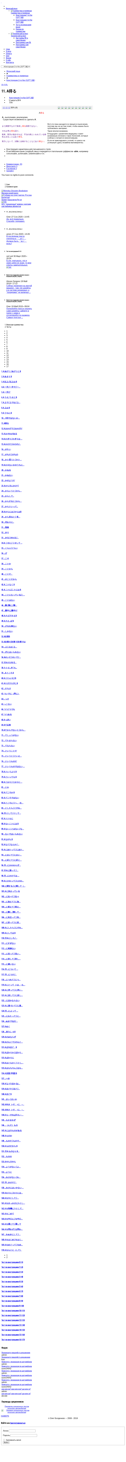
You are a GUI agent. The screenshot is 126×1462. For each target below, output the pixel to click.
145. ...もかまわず (8, 1120)
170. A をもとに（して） (11, 1250)
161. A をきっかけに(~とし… (13, 1203)
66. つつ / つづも (8, 709)
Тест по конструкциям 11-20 (12, 1267)
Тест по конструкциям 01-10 (12, 1262)
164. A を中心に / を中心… (12, 1219)
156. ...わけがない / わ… (11, 1177)
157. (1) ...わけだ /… (9, 1182)
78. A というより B (9, 771)
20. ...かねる (6, 470)
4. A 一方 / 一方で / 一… (10, 387)
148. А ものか (6, 1136)
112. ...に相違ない (8, 948)
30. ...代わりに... (7, 522)
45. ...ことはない (8, 600)
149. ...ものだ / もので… (11, 1141)
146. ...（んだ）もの (9, 1125)
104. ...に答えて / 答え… (11, 907)
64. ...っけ (5, 699)
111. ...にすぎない (8, 943)
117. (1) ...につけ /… (9, 974)
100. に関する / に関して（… (13, 886)
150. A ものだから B (9, 1146)
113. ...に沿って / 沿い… (11, 954)
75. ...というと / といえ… (11, 756)
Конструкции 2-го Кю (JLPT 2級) (20, 80)
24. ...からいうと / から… (11, 491)
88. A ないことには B (10, 824)
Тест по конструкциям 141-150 (13, 1330)
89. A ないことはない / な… (12, 829)
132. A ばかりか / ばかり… (12, 1052)
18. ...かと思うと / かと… (11, 460)
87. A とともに (7, 818)
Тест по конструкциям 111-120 (13, 1315)
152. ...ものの (6, 1156)
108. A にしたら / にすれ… (12, 927)
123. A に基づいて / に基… (12, 1005)
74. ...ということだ (9, 751)
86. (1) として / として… (11, 813)
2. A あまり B (6, 376)
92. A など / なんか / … (10, 844)
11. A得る (5, 423)
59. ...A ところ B (7, 673)
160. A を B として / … (10, 1198)
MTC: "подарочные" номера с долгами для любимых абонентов (16, 205)
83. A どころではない (10, 798)
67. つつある (6, 714)
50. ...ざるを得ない (9, 626)
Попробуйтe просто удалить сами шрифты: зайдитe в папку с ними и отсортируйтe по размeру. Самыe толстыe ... (19, 313)
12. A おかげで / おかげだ (11, 428)
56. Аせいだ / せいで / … (11, 657)
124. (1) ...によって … (9, 1011)
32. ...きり (5, 532)
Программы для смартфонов (22, 46)
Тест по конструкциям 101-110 (13, 1310)
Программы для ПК (23, 42)
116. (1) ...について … (9, 969)
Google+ (10, 171)
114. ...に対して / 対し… (11, 959)
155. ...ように (6, 1172)
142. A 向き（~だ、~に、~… (12, 1104)
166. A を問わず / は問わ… (12, 1229)
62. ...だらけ (6, 688)
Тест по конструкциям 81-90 (12, 1301)
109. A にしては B (8, 933)
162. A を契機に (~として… (12, 1208)
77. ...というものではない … (13, 766)
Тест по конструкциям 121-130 (13, 1320)
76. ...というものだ (9, 761)
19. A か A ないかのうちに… (12, 465)
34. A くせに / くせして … (11, 543)
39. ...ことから (7, 569)
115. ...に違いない (8, 964)
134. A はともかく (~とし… (12, 1063)
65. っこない (6, 704)
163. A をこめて (7, 1214)
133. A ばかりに (7, 1058)
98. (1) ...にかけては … (10, 876)
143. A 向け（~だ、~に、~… (12, 1110)
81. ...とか (5, 787)
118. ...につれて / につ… (11, 980)
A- (7, 85)
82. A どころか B (8, 792)
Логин (5, 1431)
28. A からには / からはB (11, 512)
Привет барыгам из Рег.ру (11, 200)
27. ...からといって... (9, 506)
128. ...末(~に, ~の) (8, 1032)
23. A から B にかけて (10, 486)
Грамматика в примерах (20, 13)
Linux (8, 49)
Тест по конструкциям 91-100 (12, 1306)
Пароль (6, 1435)
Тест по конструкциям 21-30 (12, 1272)
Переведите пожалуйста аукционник (15, 1353)
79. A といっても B (9, 777)
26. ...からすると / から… (11, 501)
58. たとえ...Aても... (9, 668)
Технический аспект (18, 36)
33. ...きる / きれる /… (10, 538)
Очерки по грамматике (20, 30)
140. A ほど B (6, 1094)
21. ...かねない (7, 475)
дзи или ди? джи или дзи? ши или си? (16, 1389)
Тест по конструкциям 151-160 (13, 1335)
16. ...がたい (6, 449)
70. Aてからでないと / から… (13, 730)
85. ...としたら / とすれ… (11, 808)
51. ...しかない (7, 631)
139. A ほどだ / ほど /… (10, 1089)
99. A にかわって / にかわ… (12, 881)
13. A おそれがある (9, 434)
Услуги (8, 51)
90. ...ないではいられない (12, 834)
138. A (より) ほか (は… (10, 1083)
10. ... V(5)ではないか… (10, 418)
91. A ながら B (7, 839)
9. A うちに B (6, 413)
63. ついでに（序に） (10, 693)
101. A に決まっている (10, 891)
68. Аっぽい (6, 720)
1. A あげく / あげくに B (11, 371)
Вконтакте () (11, 166)
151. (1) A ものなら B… (10, 1151)
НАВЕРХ (5, 1416)
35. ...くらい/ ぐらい (9, 548)
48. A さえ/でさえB (9, 615)
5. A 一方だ (5, 392)
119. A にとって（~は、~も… (13, 985)
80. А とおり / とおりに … (11, 782)
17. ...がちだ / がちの (9, 454)
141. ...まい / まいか (9, 1099)
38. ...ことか (6, 564)
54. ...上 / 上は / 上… (9, 647)
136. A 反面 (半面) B (9, 1073)
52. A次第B (5, 636)
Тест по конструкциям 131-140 (13, 1325)
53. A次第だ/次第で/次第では (13, 642)
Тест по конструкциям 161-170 (13, 1339)
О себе (8, 60)
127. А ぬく (5, 1026)
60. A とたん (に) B (8, 678)
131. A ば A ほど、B (9, 1047)
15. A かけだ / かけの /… (11, 444)
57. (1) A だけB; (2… (8, 662)
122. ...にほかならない (10, 1000)
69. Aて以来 (6, 725)
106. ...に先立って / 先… (11, 917)
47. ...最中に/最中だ (9, 610)
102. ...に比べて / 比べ (10, 896)
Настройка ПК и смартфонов (22, 39)
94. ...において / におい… (11, 855)
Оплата (9, 53)
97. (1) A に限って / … (9, 870)
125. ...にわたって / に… (11, 1016)
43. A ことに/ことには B (11, 590)
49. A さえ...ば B (7, 621)
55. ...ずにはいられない (11, 652)
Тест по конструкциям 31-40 (12, 1277)
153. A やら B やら (8, 1161)
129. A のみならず (8, 1037)
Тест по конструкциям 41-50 (12, 1281)
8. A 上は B (5, 408)
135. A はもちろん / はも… (12, 1068)
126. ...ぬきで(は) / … (9, 1021)
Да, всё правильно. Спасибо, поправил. (15, 220)
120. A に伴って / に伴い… (12, 990)
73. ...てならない (8, 746)
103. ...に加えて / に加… (11, 902)
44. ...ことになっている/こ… (13, 595)
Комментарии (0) (14, 164)
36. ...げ (4, 553)
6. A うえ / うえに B (9, 397)
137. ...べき (5, 1078)
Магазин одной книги (9, 193)
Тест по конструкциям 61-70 (12, 1291)
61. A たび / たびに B (9, 683)
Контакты (10, 62)
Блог (7, 56)
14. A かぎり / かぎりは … (11, 439)
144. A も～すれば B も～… (12, 1115)
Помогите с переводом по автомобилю (16, 1362)
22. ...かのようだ (8, 480)
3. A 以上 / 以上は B (9, 382)
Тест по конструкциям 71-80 (12, 1296)
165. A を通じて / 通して (11, 1224)
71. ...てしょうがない (10, 735)
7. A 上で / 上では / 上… (10, 402)
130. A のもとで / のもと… (12, 1042)
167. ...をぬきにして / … (11, 1234)
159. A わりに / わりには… (12, 1193)
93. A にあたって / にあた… (12, 849)
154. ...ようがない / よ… (11, 1167)
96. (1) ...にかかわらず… (11, 865)
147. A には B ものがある (11, 1130)
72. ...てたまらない (9, 740)
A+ (2, 85)
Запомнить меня (13, 1440)
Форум (8, 58)
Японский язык (11, 8)
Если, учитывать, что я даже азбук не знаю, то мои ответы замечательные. (18, 263)
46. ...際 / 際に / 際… (9, 605)
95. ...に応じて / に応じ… (11, 860)
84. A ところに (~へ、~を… (12, 803)
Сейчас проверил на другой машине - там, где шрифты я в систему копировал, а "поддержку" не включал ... (19, 289)
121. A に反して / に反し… (12, 995)
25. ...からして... (7, 496)
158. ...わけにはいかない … (12, 1188)
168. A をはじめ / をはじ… (12, 1239)
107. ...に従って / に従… (11, 922)
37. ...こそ (5, 558)
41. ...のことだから (9, 579)
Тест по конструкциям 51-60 (12, 1286)
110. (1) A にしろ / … (9, 938)
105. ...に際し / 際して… (11, 912)
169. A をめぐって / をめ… (12, 1245)
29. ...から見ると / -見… (10, 517)
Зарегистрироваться (17, 1423)
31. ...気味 (5, 527)
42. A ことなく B (8, 584)
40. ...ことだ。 (7, 574)
